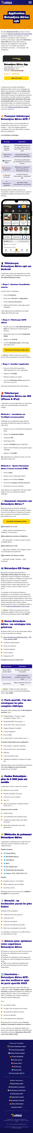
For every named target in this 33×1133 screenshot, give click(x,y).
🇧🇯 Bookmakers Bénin (16, 1083)
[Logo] (6, 2)
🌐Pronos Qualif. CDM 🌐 (16, 1073)
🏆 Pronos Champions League (16, 1046)
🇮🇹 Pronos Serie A (16, 1060)
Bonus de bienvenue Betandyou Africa (15, 637)
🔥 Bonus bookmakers (16, 1103)
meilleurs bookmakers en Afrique (18, 107)
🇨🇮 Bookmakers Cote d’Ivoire (16, 1090)
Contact (22, 1120)
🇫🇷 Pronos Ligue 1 (16, 1063)
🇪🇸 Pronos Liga (16, 1066)
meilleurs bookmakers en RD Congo (17, 606)
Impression (6, 1120)
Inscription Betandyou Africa (16, 521)
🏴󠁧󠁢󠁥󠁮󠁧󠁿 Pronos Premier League (16, 1053)
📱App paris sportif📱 (16, 1107)
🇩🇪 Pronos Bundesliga (16, 1056)
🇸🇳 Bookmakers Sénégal (16, 1100)
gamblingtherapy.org (21, 1124)
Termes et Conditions (14, 1120)
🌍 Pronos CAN (16, 1070)
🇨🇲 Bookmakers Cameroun (16, 1087)
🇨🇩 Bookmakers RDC (16, 1093)
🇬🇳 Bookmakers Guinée (16, 1097)
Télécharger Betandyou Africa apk (16, 350)
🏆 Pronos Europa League (16, 1049)
